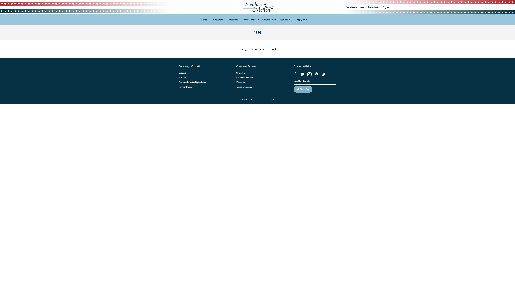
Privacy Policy (185, 87)
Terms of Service (244, 87)
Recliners (233, 19)
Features (284, 19)
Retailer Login (373, 7)
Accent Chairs (249, 19)
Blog (362, 7)
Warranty (240, 82)
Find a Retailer (351, 7)
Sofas (204, 19)
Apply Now (302, 19)
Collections (267, 19)
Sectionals (218, 19)
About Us (183, 77)
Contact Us (241, 72)
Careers (182, 72)
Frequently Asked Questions (192, 82)
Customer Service (244, 77)
